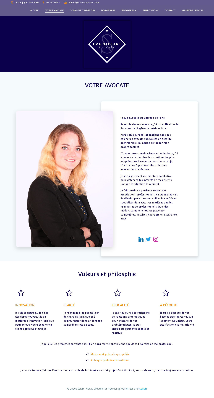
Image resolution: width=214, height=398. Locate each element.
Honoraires (108, 10)
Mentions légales (193, 10)
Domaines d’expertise (82, 10)
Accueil (34, 10)
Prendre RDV (129, 10)
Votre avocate (54, 10)
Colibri (143, 388)
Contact (170, 10)
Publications (151, 10)
